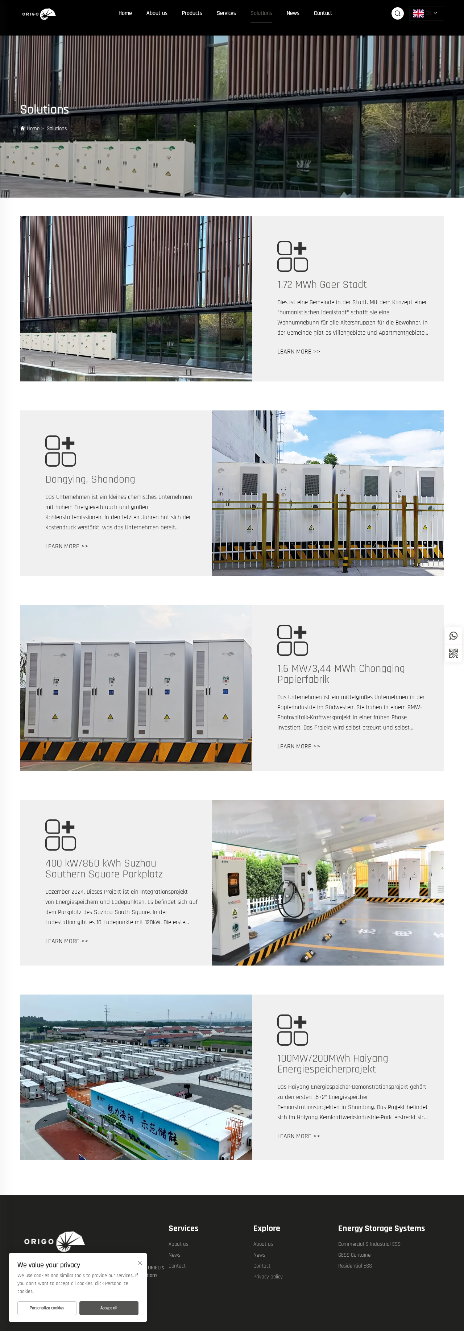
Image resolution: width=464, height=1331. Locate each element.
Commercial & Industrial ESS (369, 1244)
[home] (39, 13)
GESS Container (355, 1255)
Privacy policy (268, 1276)
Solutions (261, 13)
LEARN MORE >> (298, 351)
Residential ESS (355, 1265)
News (293, 13)
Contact (323, 13)
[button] (453, 653)
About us (156, 13)
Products (192, 13)
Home (125, 13)
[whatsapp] (453, 636)
